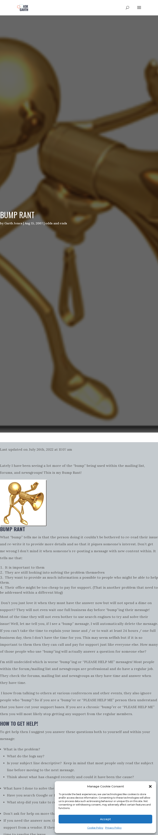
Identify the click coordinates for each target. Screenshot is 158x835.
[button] (150, 786)
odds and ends (56, 223)
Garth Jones (13, 223)
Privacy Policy (113, 827)
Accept (105, 819)
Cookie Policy (95, 827)
